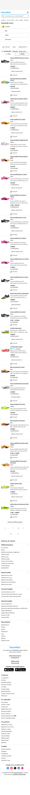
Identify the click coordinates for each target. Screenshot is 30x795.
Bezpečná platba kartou (7, 716)
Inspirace (3, 758)
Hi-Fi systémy (4, 548)
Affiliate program (5, 738)
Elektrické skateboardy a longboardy (10, 552)
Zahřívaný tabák (5, 554)
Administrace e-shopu (6, 725)
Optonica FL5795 (5, 615)
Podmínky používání (6, 682)
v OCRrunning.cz (14, 301)
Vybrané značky (6, 573)
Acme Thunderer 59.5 (6, 604)
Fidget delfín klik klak (6, 610)
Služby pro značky (5, 734)
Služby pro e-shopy (6, 729)
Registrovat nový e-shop (7, 727)
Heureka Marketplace (6, 731)
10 (11, 534)
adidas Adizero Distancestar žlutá (19, 504)
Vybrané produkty (6, 601)
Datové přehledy (5, 736)
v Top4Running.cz (14, 68)
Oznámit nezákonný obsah (7, 693)
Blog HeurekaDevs (6, 691)
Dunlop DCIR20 (5, 617)
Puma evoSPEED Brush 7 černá (18, 217)
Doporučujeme (5, 622)
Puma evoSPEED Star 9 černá (17, 312)
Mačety (3, 550)
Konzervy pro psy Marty (7, 561)
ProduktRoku (4, 754)
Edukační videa (5, 740)
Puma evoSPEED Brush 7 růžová (18, 174)
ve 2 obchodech (14, 150)
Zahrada (3, 636)
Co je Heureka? (5, 678)
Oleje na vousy (4, 557)
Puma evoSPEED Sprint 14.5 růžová (19, 259)
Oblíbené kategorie (7, 545)
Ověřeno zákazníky (6, 749)
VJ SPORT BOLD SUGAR (16, 347)
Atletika (21, 20)
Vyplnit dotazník (15, 663)
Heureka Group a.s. (18, 773)
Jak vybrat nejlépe (7, 589)
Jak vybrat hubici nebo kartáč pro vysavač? (11, 594)
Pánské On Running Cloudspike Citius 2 (18, 79)
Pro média (3, 687)
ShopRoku (3, 751)
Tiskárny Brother (5, 566)
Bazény (3, 629)
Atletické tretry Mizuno (7, 580)
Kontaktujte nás (15, 658)
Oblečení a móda (5, 640)
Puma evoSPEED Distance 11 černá (19, 58)
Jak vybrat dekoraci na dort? (8, 592)
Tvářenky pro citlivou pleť (7, 563)
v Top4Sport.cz (14, 494)
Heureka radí (4, 707)
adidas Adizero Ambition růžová (18, 99)
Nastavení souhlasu (6, 711)
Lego (2, 634)
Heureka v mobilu (5, 705)
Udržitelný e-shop (5, 760)
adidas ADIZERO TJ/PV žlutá (17, 404)
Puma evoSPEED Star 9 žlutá (17, 119)
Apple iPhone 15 (5, 625)
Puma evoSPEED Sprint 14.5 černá (19, 277)
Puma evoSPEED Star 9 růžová (18, 238)
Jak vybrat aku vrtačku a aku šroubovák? (11, 596)
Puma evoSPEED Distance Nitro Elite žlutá (18, 462)
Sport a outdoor (10, 20)
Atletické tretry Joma (6, 578)
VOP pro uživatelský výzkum (8, 718)
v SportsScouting (14, 88)
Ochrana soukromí (5, 714)
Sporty (17, 20)
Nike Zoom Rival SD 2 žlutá (17, 367)
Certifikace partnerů (6, 756)
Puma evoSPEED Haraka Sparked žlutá (19, 157)
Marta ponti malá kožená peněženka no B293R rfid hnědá (15, 608)
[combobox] (15, 16)
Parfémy (3, 627)
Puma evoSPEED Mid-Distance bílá (19, 383)
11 (18, 534)
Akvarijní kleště (5, 568)
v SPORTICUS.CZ (14, 336)
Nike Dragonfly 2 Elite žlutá (17, 421)
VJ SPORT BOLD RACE (15, 328)
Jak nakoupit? (4, 702)
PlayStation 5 (4, 632)
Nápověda (3, 742)
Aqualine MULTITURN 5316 (7, 613)
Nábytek (3, 638)
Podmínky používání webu (19, 774)
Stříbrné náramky (5, 559)
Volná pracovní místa (6, 685)
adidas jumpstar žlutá (16, 483)
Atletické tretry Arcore (7, 575)
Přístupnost (4, 696)
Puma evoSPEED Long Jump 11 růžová (18, 196)
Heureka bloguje (5, 689)
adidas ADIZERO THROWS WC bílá (19, 140)
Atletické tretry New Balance (8, 582)
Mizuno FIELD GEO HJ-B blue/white (19, 293)
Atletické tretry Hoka (6, 584)
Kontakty (3, 680)
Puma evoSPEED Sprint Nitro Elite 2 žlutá (19, 444)
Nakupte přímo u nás (6, 709)
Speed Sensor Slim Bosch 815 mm (9, 606)
